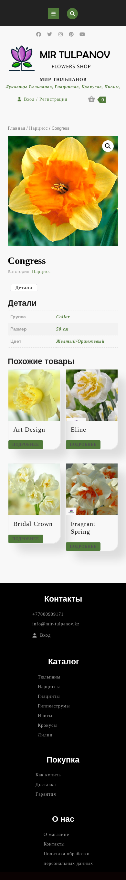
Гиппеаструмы (54, 706)
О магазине (56, 834)
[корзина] (92, 100)
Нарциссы (49, 686)
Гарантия (46, 794)
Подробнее (25, 444)
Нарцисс (38, 128)
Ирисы (45, 715)
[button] (108, 146)
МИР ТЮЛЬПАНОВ (63, 79)
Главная (16, 128)
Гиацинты (49, 696)
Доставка (46, 784)
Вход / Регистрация (45, 99)
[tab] (53, 13)
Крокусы (47, 725)
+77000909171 (48, 614)
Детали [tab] (24, 287)
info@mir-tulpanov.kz (55, 624)
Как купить (48, 774)
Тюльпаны (49, 677)
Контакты (54, 844)
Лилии (45, 735)
